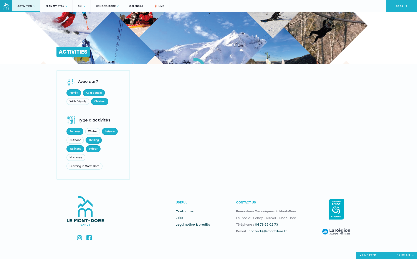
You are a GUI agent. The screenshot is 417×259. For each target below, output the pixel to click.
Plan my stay (55, 6)
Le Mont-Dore (106, 6)
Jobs (179, 218)
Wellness (75, 148)
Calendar (136, 6)
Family (74, 92)
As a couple (94, 92)
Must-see (76, 157)
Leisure (110, 131)
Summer (75, 131)
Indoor (93, 148)
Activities (24, 6)
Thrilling (94, 140)
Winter (92, 131)
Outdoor (75, 140)
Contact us (185, 211)
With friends (78, 101)
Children (99, 101)
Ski (80, 6)
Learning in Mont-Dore (84, 166)
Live (161, 6)
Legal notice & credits (193, 224)
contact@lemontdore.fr (268, 231)
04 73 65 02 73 (266, 224)
